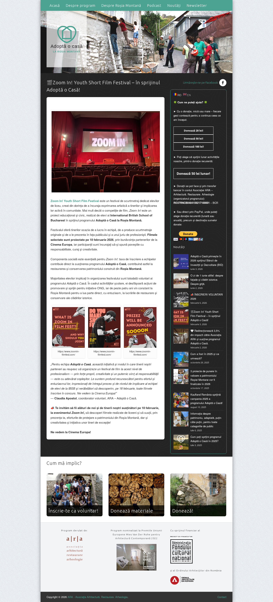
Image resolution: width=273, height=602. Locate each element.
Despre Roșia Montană (121, 5)
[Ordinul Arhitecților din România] (182, 583)
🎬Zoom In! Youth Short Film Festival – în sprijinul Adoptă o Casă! (205, 316)
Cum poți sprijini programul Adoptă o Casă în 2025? (205, 439)
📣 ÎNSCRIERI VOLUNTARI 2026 (206, 296)
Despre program (80, 5)
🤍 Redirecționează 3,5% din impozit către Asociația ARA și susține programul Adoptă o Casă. (205, 337)
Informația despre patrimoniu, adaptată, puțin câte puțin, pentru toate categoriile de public (205, 420)
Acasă (55, 5)
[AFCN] (181, 562)
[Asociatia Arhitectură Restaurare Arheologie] (75, 560)
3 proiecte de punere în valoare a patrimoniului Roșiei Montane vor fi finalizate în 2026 (203, 377)
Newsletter (197, 5)
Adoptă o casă (67, 48)
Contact (221, 597)
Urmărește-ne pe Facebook (200, 82)
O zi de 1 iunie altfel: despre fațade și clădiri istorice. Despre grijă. (206, 279)
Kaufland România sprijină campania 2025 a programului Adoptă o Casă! (206, 399)
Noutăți (174, 5)
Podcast (154, 5)
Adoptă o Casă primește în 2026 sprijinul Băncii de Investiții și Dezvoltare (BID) (206, 260)
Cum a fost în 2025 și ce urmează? (204, 356)
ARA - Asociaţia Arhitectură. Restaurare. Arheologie (98, 597)
